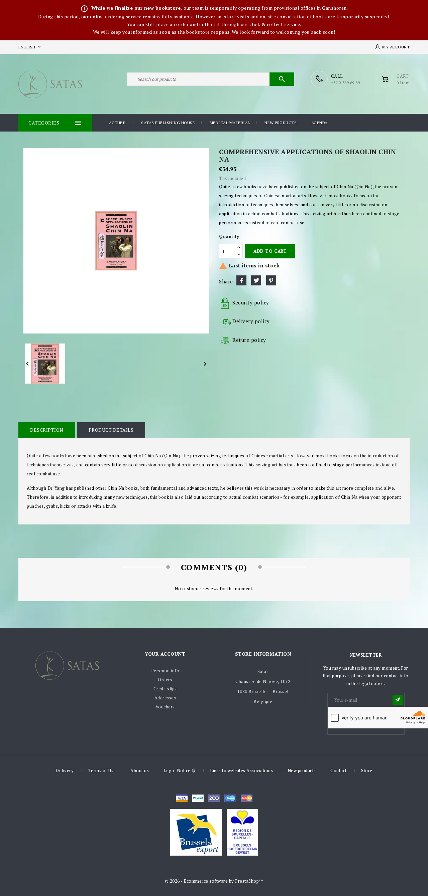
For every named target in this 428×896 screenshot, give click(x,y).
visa (182, 798)
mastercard (230, 798)
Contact (338, 770)
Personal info (165, 671)
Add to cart (270, 251)
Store (366, 770)
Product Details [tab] (111, 430)
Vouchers (165, 707)
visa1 (246, 798)
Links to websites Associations (241, 770)
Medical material (230, 122)
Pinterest (271, 280)
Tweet (256, 280)
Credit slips (165, 689)
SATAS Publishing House (168, 122)
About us (139, 770)
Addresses (165, 698)
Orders (165, 680)
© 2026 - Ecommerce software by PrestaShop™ (214, 881)
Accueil (118, 122)
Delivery (65, 770)
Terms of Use (102, 770)
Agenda (319, 122)
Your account (165, 654)
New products (280, 122)
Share (241, 280)
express (214, 798)
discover (198, 798)
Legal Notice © (180, 770)
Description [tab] (47, 430)
